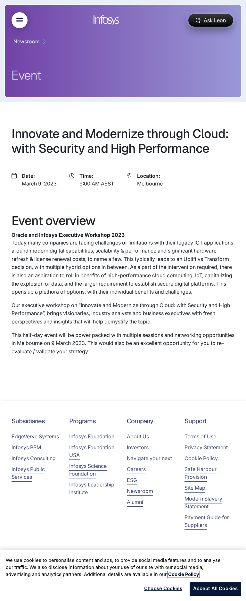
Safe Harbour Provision (200, 473)
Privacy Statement (206, 447)
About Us (138, 436)
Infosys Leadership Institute (91, 488)
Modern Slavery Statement (203, 502)
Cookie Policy (201, 458)
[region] (123, 575)
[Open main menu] (20, 20)
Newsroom (26, 41)
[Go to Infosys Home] (107, 20)
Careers (136, 469)
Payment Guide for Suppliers (206, 521)
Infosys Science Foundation (88, 470)
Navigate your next (149, 458)
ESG (132, 480)
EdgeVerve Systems (35, 436)
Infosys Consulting (34, 458)
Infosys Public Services (28, 473)
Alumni (135, 502)
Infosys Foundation (91, 436)
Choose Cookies (163, 588)
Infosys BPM (26, 447)
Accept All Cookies (215, 588)
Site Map (194, 488)
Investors (138, 447)
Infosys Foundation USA (91, 451)
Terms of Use (200, 436)
